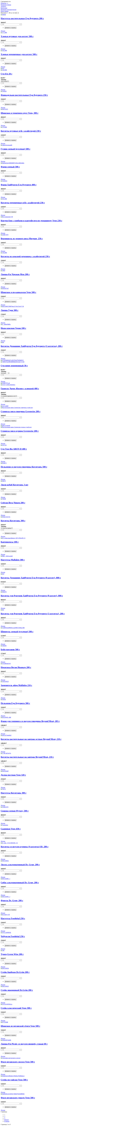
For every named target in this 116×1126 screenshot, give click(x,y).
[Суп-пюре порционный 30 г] (58, 361)
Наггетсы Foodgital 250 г (13, 918)
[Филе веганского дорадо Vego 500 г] (58, 1094)
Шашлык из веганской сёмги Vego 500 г (20, 1026)
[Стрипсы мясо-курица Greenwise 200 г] (58, 426)
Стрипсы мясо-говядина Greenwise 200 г (21, 411)
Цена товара (4, 11)
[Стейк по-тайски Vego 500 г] (58, 1076)
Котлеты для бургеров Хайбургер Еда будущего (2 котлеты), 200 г (33, 613)
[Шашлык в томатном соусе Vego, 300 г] (58, 109)
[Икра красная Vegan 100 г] (58, 324)
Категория (4, 8)
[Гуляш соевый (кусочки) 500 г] (58, 145)
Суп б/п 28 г (6, 74)
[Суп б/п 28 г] (58, 69)
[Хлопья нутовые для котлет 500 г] (58, 32)
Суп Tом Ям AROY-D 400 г (14, 449)
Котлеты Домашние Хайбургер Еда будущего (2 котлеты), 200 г (32, 346)
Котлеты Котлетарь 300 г (13, 520)
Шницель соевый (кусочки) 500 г (17, 631)
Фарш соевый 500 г (10, 167)
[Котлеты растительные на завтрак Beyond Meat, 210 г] (58, 753)
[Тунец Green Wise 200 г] (58, 950)
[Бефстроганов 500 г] (58, 646)
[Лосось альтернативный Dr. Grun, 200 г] (58, 861)
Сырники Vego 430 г (11, 829)
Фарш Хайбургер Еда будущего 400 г (19, 185)
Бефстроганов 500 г (10, 649)
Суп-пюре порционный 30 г (14, 365)
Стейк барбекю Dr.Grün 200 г (15, 972)
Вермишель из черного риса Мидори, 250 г (22, 238)
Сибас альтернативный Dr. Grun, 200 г (20, 882)
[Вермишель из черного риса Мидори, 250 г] (58, 235)
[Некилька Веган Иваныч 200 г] (58, 663)
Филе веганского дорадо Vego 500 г (18, 1098)
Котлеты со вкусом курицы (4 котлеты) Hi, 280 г (24, 846)
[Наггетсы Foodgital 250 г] (58, 914)
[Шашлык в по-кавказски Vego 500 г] (58, 288)
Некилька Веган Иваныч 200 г (16, 667)
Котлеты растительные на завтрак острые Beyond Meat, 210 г (31, 739)
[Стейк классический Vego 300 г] (58, 1004)
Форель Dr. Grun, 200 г (12, 900)
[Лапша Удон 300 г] (58, 306)
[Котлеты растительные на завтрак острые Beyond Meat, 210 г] (58, 735)
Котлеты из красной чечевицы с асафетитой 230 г (25, 256)
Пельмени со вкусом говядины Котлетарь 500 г (24, 467)
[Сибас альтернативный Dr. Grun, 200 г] (58, 879)
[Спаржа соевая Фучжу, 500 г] (58, 807)
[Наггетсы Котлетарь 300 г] (58, 789)
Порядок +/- (4, 3)
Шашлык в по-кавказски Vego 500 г (18, 292)
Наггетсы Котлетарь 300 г (13, 793)
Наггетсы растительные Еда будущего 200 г (22, 18)
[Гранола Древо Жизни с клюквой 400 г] (58, 384)
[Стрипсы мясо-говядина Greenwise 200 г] (58, 406)
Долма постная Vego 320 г (13, 775)
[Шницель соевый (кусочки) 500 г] (58, 628)
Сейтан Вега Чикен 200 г (13, 502)
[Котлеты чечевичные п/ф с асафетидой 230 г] (58, 199)
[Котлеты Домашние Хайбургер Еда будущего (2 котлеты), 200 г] (58, 342)
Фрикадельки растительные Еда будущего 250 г (24, 95)
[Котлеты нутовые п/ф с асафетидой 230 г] (58, 127)
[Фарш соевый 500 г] (58, 163)
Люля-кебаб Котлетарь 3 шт (14, 485)
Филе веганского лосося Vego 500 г (18, 1062)
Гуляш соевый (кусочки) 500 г (15, 149)
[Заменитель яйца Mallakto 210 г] (58, 681)
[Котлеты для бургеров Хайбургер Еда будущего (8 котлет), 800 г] (58, 592)
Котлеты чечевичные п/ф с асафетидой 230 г (23, 202)
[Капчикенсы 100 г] (58, 538)
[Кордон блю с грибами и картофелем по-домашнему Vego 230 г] (58, 217)
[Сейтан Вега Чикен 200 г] (58, 499)
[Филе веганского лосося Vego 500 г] (58, 1058)
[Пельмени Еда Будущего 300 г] (58, 699)
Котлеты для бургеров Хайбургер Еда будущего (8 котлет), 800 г (32, 595)
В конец (6, 1121)
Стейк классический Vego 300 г (16, 1008)
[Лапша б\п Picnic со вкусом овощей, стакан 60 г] (58, 1040)
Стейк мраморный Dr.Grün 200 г (17, 990)
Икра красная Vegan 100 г (13, 328)
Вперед (6, 1119)
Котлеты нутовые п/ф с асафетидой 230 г (21, 131)
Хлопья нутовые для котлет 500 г (17, 36)
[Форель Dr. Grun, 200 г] (58, 896)
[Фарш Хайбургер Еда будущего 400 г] (58, 181)
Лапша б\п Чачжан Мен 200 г (15, 274)
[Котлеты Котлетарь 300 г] (58, 517)
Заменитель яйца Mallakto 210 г (16, 685)
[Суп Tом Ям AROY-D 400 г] (58, 445)
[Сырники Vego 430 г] (58, 825)
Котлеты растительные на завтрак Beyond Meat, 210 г (27, 757)
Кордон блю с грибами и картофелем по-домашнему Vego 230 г (31, 220)
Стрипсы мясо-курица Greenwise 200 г (20, 431)
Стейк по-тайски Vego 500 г (14, 1080)
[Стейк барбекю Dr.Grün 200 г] (58, 968)
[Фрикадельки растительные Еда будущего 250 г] (58, 91)
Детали (3, 31)
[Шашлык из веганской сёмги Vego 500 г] (58, 1022)
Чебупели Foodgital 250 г (13, 936)
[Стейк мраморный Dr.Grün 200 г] (58, 986)
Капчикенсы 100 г (10, 542)
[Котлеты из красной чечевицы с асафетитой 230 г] (58, 252)
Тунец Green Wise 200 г (12, 954)
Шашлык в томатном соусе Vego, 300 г (19, 113)
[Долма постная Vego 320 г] (58, 771)
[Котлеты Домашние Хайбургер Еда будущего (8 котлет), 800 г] (58, 574)
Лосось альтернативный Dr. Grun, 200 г (20, 864)
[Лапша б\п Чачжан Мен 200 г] (58, 270)
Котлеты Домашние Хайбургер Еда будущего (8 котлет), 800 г (31, 578)
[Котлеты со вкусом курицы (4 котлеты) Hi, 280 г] (58, 843)
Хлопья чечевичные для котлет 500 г (19, 54)
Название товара (6, 5)
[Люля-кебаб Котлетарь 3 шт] (58, 481)
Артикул (3, 6)
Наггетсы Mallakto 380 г (13, 560)
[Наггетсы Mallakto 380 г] (58, 556)
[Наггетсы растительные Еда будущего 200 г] (58, 14)
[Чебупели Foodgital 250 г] (58, 932)
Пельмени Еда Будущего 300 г (15, 703)
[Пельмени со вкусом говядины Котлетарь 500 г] (58, 463)
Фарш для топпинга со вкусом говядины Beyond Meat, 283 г (30, 721)
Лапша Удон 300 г (9, 310)
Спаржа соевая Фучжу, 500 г (15, 811)
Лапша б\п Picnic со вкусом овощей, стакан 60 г (24, 1044)
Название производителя (8, 9)
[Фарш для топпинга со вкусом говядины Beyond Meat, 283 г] (58, 717)
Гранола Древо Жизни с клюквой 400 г (20, 388)
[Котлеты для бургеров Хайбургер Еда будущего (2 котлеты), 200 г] (58, 610)
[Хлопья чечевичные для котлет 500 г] (58, 50)
